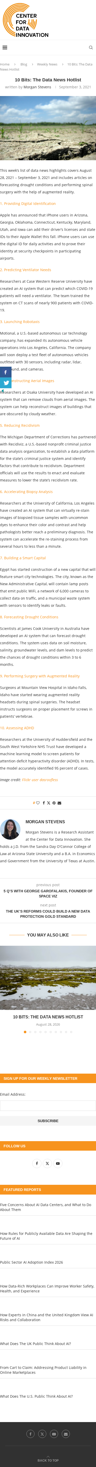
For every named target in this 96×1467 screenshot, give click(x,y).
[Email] (66, 1434)
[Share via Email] (59, 802)
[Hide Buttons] (2, 390)
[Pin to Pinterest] (54, 802)
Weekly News (47, 64)
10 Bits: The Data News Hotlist (48, 1017)
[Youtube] (54, 1434)
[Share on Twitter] (48, 802)
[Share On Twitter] (6, 382)
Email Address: (13, 1094)
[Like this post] (38, 802)
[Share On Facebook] (6, 372)
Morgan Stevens (37, 86)
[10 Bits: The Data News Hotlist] (48, 978)
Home (4, 64)
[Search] (90, 47)
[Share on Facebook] (44, 802)
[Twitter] (42, 1434)
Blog (23, 64)
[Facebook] (30, 1434)
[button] (4, 989)
